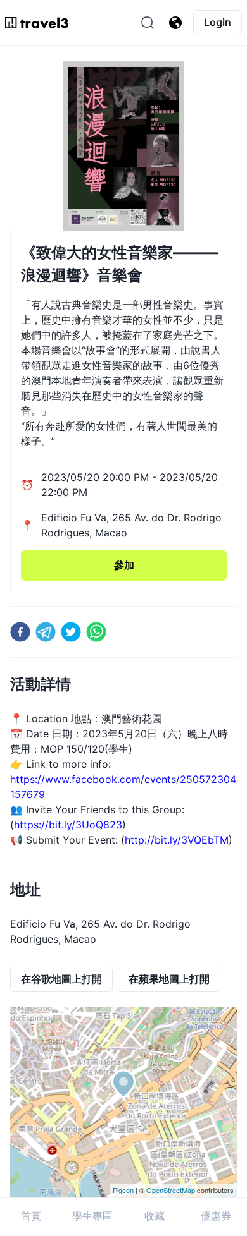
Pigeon (123, 1190)
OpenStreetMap (170, 1190)
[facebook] (20, 632)
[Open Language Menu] (175, 23)
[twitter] (71, 632)
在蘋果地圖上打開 (169, 978)
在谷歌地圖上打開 (61, 978)
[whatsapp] (96, 632)
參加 (124, 565)
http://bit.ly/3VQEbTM (177, 839)
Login (217, 22)
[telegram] (45, 632)
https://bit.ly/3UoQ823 (68, 824)
